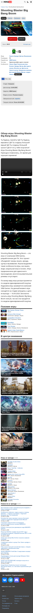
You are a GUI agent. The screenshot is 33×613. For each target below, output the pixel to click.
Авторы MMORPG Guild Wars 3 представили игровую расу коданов (15, 552)
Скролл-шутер (13, 70)
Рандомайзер (5, 608)
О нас (16, 603)
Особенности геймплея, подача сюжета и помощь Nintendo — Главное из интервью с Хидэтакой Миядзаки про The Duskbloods (15, 514)
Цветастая (25, 68)
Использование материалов (22, 596)
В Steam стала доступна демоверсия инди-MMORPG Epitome (15, 528)
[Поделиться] (17, 51)
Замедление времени (25, 70)
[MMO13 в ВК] (4, 580)
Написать (22, 38)
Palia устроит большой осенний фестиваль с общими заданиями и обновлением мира (16, 547)
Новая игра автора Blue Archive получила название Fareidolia (15, 538)
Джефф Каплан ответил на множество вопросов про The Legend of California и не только (16, 354)
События (10, 18)
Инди (15, 64)
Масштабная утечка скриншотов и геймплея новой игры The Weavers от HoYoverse (14, 429)
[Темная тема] (28, 2)
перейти (17, 98)
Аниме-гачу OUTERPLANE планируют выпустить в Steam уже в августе (15, 561)
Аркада (16, 56)
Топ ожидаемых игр (7, 603)
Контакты (17, 601)
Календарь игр (6, 605)
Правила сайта (18, 598)
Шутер (21, 56)
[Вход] (31, 2)
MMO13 (4, 596)
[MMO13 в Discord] (16, 580)
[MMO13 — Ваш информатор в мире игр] (8, 2)
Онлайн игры (5, 598)
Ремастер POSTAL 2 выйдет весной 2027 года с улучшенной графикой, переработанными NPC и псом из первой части (16, 533)
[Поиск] (25, 2)
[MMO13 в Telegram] (10, 580)
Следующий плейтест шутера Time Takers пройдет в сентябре (15, 543)
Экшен (11, 56)
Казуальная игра (23, 64)
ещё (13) (17, 74)
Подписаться (12, 38)
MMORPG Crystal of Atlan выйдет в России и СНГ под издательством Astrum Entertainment (16, 373)
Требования (17, 18)
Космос (11, 66)
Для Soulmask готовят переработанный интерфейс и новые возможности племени (15, 508)
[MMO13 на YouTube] (22, 580)
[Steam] (19, 51)
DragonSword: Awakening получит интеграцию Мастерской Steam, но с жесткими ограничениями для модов (16, 566)
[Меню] (2, 2)
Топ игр (4, 601)
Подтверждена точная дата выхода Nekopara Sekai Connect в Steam (15, 556)
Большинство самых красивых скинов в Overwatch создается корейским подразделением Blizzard (15, 518)
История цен (26, 44)
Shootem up (17, 68)
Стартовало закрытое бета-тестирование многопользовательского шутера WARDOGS (13, 523)
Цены (23, 18)
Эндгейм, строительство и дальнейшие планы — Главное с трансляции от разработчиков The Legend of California (15, 392)
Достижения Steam (14, 72)
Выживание (27, 56)
